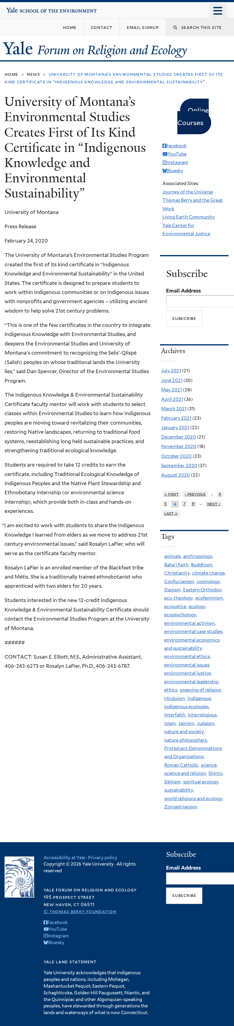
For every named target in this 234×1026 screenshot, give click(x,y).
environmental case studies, (193, 631)
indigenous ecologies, (187, 706)
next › (213, 503)
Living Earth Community (188, 217)
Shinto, (215, 773)
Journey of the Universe (187, 192)
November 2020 (178, 446)
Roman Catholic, (181, 765)
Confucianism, (179, 581)
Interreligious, (203, 715)
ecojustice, (175, 606)
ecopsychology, (180, 615)
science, (209, 765)
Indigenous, (199, 698)
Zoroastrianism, (181, 807)
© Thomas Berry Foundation (80, 911)
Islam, (170, 723)
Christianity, (177, 573)
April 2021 (172, 399)
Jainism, (186, 723)
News (33, 74)
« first (171, 494)
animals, (173, 556)
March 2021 (173, 408)
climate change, (209, 573)
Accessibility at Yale (64, 857)
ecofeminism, (209, 598)
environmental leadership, (191, 682)
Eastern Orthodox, (202, 590)
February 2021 (176, 418)
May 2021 (171, 390)
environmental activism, (190, 623)
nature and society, (184, 731)
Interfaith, (175, 715)
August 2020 (175, 475)
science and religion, (185, 773)
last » (171, 513)
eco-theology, (179, 598)
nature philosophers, (186, 740)
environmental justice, (188, 673)
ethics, (171, 690)
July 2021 (171, 370)
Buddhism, (202, 565)
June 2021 (172, 380)
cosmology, (209, 581)
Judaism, (206, 723)
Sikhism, (173, 782)
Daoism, (173, 590)
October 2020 (176, 456)
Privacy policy (102, 857)
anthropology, (198, 556)
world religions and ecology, (193, 798)
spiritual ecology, (201, 782)
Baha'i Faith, (177, 565)
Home (11, 74)
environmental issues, (187, 665)
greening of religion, (201, 690)
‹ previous (195, 494)
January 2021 (175, 427)
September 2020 (179, 465)
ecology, (197, 606)
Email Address (183, 291)
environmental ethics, (187, 656)
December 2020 (178, 437)
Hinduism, (175, 698)
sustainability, (179, 790)
